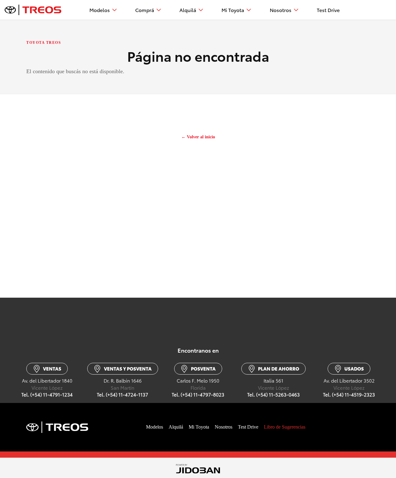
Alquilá (187, 9)
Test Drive (328, 9)
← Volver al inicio (198, 137)
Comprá (144, 9)
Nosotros (280, 9)
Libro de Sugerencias (284, 427)
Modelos (99, 9)
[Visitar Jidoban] (198, 468)
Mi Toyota (233, 9)
